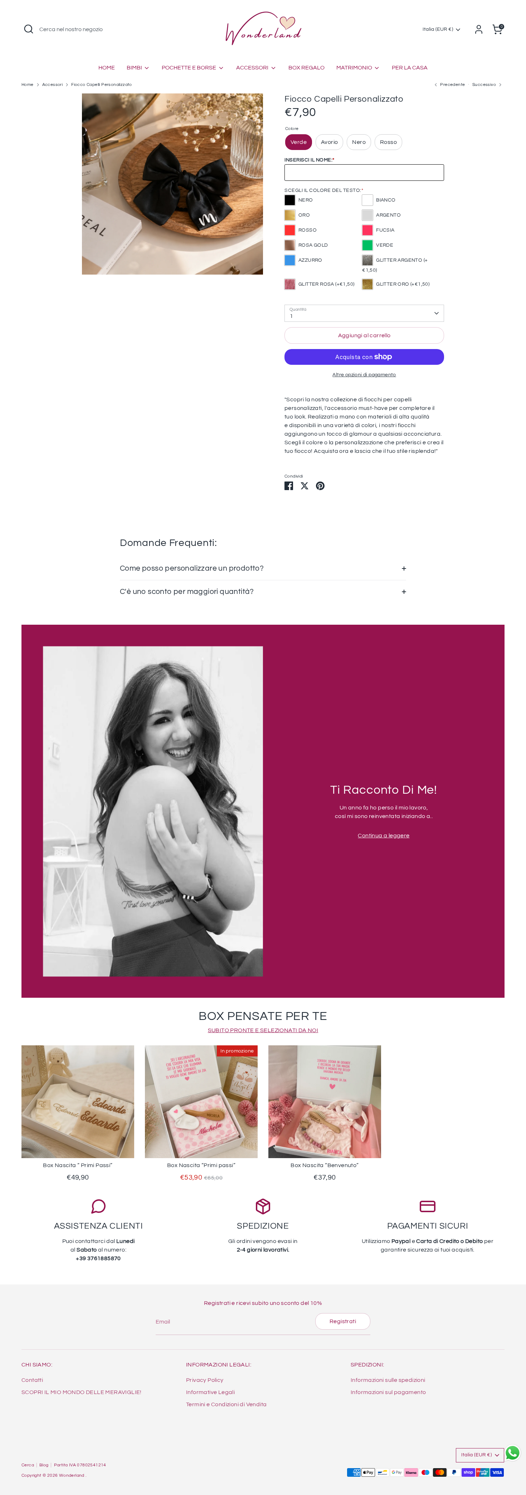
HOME (106, 68)
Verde (299, 142)
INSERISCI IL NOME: (309, 160)
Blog (44, 1465)
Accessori (52, 84)
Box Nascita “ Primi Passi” (77, 1165)
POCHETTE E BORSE (189, 68)
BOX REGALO (306, 68)
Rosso (388, 142)
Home (27, 84)
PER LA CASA (410, 68)
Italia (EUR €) (438, 29)
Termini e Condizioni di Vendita (226, 1404)
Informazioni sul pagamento (388, 1392)
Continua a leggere (383, 835)
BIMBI (135, 68)
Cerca (27, 1465)
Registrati (343, 1321)
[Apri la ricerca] (28, 29)
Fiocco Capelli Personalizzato (101, 84)
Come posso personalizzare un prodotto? (192, 568)
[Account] (479, 29)
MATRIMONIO (354, 68)
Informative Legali (210, 1392)
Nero (359, 142)
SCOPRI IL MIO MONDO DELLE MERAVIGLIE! (81, 1392)
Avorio (329, 142)
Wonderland (72, 1475)
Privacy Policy (205, 1380)
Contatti (32, 1380)
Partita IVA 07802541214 (80, 1465)
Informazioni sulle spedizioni (388, 1380)
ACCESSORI (252, 68)
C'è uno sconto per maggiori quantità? (187, 591)
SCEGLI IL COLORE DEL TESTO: (323, 190)
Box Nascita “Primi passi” (201, 1165)
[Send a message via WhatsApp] (512, 1453)
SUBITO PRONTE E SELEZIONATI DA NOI (263, 1030)
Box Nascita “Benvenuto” (325, 1165)
